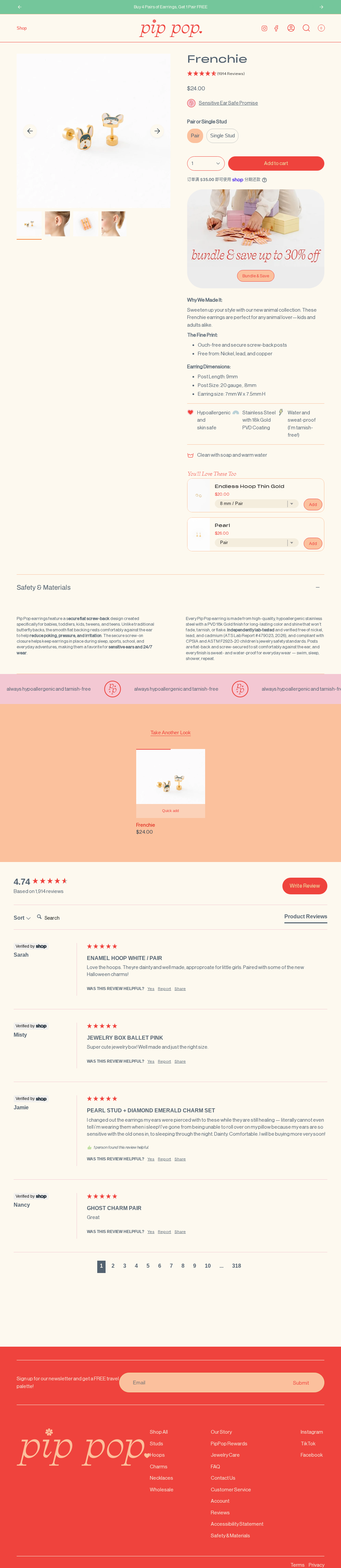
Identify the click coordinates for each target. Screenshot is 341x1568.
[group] (49, 882)
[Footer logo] (83, 1447)
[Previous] (20, 7)
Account (220, 1501)
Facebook (312, 1455)
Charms (159, 1466)
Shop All (159, 1432)
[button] (255, 74)
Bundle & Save (255, 275)
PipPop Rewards (229, 1443)
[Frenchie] (170, 783)
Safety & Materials (44, 587)
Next (157, 131)
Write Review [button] (305, 886)
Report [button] (164, 988)
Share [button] (180, 988)
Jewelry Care (225, 1455)
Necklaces (161, 1478)
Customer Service (231, 1489)
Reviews (220, 1512)
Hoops (157, 1455)
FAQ (215, 1466)
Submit (301, 1382)
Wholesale (161, 1489)
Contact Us (223, 1478)
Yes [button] (151, 988)
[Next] (321, 7)
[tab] (305, 918)
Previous (30, 131)
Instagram (312, 1432)
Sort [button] (20, 918)
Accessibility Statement (237, 1524)
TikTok (308, 1443)
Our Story (221, 1432)
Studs (156, 1443)
